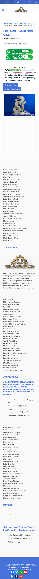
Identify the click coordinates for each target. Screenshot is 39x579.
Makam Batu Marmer (10, 233)
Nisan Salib (7, 449)
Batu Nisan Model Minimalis (13, 231)
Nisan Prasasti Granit (11, 481)
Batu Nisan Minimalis (10, 199)
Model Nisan (7, 240)
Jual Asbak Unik (8, 314)
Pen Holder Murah (9, 329)
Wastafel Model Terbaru (12, 317)
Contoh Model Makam (11, 476)
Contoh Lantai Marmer (11, 309)
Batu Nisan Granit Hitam (12, 435)
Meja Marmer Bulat (10, 368)
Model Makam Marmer (11, 304)
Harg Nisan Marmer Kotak (12, 496)
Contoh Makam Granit (11, 204)
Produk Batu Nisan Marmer (13, 474)
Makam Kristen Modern (11, 498)
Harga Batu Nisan (9, 223)
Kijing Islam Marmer (10, 206)
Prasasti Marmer (9, 355)
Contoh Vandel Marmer (11, 189)
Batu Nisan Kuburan (10, 471)
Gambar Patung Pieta (11, 334)
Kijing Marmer (8, 459)
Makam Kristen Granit (11, 493)
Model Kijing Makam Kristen (13, 321)
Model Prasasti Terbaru (11, 351)
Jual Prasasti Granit (10, 452)
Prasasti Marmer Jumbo (11, 194)
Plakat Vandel (8, 177)
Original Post (11, 85)
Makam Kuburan (9, 221)
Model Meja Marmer (10, 365)
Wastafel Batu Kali (10, 182)
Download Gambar (13, 89)
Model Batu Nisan (9, 437)
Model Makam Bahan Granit (13, 483)
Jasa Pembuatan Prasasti (12, 360)
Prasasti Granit (8, 444)
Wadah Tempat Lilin (10, 341)
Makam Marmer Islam (11, 192)
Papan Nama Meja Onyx (11, 331)
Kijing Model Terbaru (10, 319)
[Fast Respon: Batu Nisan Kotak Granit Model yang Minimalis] (5, 150)
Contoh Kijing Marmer (11, 488)
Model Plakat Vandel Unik (12, 427)
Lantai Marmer (8, 307)
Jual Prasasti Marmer (11, 447)
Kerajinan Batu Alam (10, 343)
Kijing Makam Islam (10, 170)
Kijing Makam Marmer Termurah (14, 491)
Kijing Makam (8, 299)
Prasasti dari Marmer (11, 358)
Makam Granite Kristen (11, 179)
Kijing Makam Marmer (11, 201)
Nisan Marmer (8, 442)
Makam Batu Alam (9, 486)
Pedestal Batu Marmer (11, 235)
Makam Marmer (9, 211)
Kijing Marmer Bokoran (11, 302)
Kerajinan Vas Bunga (10, 338)
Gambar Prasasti (9, 226)
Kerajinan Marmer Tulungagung (14, 228)
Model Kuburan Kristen (11, 469)
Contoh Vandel (8, 430)
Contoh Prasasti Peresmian (13, 214)
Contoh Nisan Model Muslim (13, 196)
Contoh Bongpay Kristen (12, 187)
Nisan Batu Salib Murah (11, 454)
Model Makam (8, 326)
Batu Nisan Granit (9, 464)
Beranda (7, 23)
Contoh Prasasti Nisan (11, 348)
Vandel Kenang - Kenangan (13, 370)
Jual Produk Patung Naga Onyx (21, 23)
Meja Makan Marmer (10, 363)
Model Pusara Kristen (11, 238)
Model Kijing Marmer (11, 457)
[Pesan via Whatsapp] (24, 2)
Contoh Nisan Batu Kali (11, 432)
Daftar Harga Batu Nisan (12, 175)
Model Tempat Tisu (10, 346)
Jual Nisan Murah (9, 479)
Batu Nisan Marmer (10, 172)
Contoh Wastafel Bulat (11, 312)
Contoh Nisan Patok (10, 462)
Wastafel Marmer (9, 216)
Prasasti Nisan (8, 209)
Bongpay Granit (9, 466)
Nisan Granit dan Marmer (12, 218)
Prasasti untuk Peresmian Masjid (15, 353)
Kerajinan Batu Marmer (11, 336)
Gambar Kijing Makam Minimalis (14, 324)
